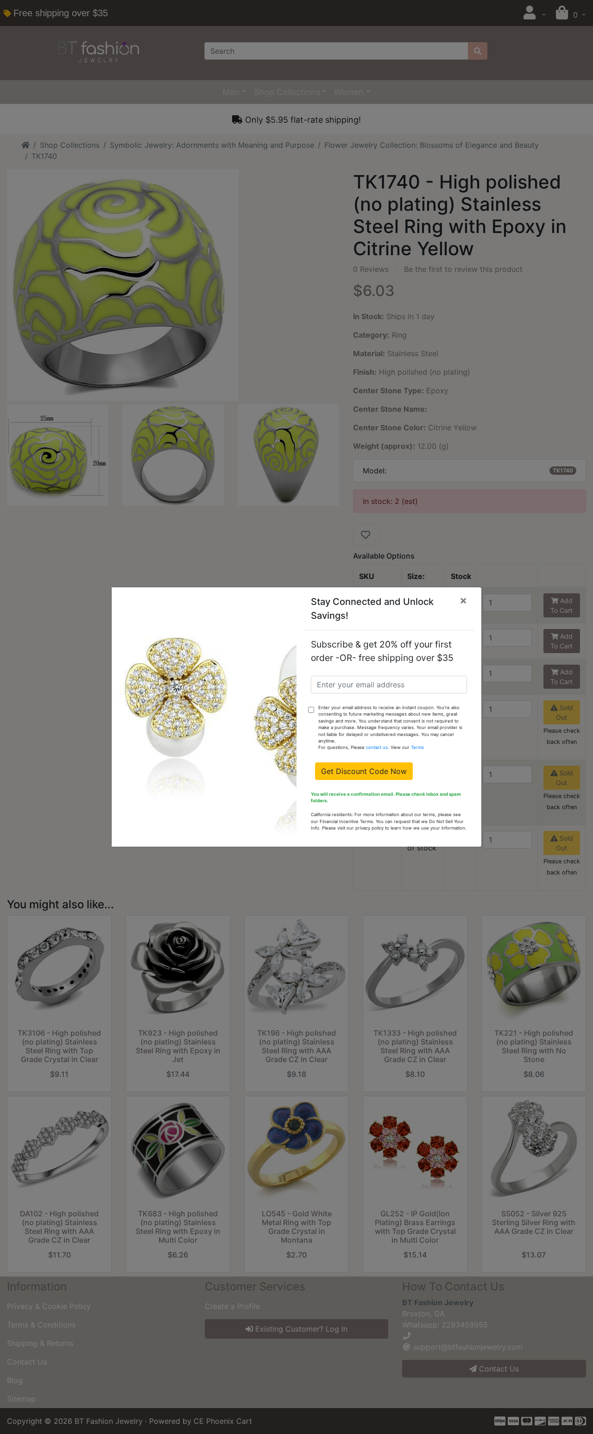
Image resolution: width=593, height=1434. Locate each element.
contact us (377, 747)
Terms (417, 747)
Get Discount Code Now (364, 771)
